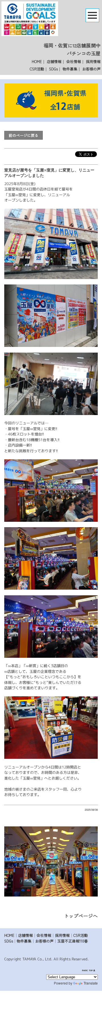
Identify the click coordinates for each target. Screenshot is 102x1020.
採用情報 (93, 61)
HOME (37, 61)
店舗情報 (54, 61)
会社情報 (73, 61)
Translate (91, 983)
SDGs (53, 69)
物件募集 (70, 69)
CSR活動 (37, 69)
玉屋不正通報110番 (72, 941)
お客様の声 (91, 69)
